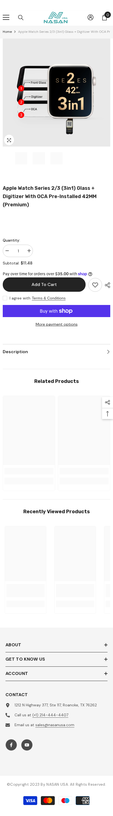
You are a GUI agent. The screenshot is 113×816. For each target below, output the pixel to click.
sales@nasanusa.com (54, 724)
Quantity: (11, 240)
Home (7, 31)
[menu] (6, 17)
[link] (28, 471)
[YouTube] (27, 745)
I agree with (20, 298)
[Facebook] (11, 745)
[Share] (106, 285)
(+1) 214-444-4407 (50, 714)
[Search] (21, 17)
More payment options (57, 324)
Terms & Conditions (49, 298)
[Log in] (90, 17)
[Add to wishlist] (95, 285)
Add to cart (44, 284)
